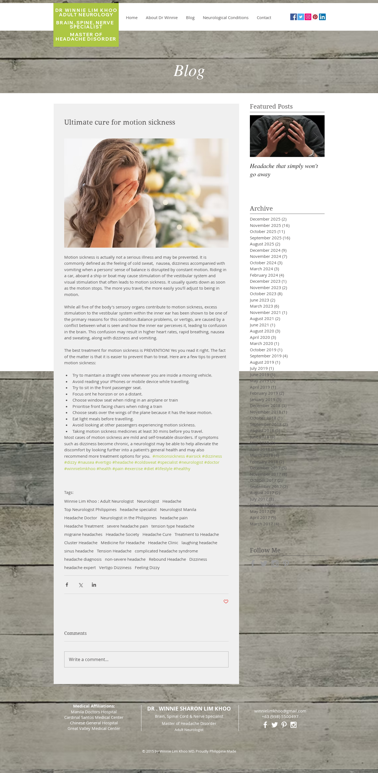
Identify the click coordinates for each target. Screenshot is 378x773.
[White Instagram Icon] (293, 724)
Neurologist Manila (178, 509)
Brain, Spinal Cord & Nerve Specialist (189, 716)
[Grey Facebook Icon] (253, 563)
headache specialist (138, 509)
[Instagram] (308, 17)
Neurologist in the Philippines (128, 517)
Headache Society (122, 534)
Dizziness (198, 559)
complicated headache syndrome (166, 550)
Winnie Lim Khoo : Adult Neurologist (99, 501)
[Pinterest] (315, 17)
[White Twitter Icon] (274, 724)
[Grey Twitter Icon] (264, 563)
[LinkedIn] (322, 17)
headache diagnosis (83, 559)
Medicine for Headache (123, 542)
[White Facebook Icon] (265, 724)
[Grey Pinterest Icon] (286, 563)
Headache (171, 501)
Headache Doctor (80, 517)
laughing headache (199, 542)
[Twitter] (300, 17)
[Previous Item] (258, 136)
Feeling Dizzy (147, 567)
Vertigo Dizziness (115, 567)
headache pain (174, 517)
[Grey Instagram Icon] (275, 563)
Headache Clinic (163, 542)
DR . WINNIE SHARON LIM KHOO (189, 708)
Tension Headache (114, 550)
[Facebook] (293, 17)
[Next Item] (315, 136)
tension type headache (172, 525)
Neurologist (148, 501)
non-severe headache (125, 559)
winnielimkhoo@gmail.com (280, 711)
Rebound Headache (167, 559)
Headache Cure (157, 534)
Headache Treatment (83, 525)
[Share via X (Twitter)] (80, 584)
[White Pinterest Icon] (284, 724)
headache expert (80, 567)
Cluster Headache (80, 542)
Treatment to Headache (197, 534)
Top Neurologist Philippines (90, 509)
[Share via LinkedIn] (94, 584)
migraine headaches (83, 534)
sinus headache (79, 550)
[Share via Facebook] (66, 584)
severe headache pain (127, 525)
